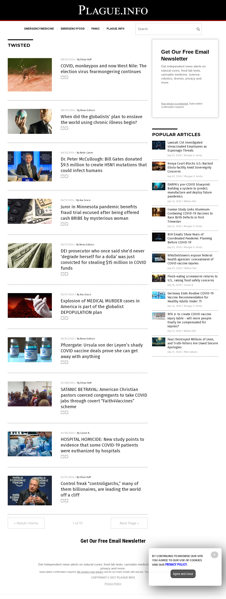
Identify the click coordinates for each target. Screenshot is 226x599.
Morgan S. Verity (193, 155)
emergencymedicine (39, 28)
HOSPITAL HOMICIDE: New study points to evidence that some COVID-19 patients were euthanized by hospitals (102, 445)
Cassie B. (189, 285)
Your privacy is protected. (174, 103)
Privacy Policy (113, 583)
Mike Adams (190, 352)
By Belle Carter (85, 152)
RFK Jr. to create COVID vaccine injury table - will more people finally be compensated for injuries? (189, 320)
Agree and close (183, 574)
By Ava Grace (83, 200)
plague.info (115, 28)
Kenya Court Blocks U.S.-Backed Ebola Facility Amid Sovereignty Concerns (190, 167)
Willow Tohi (190, 201)
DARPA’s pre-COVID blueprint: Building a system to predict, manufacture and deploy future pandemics (190, 191)
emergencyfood (73, 28)
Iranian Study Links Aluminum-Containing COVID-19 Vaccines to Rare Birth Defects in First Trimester (190, 216)
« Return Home (26, 523)
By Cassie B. (83, 433)
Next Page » (129, 523)
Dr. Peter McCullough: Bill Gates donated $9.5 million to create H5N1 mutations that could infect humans (104, 164)
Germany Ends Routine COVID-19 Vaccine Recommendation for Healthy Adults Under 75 (191, 297)
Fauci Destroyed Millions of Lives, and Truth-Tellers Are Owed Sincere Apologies (193, 343)
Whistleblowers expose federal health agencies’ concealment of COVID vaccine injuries (190, 259)
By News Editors (86, 110)
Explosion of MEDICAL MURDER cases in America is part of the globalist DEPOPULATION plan (100, 306)
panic (95, 28)
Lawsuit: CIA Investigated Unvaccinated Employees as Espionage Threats (187, 146)
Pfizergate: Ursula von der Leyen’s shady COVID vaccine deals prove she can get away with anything (102, 350)
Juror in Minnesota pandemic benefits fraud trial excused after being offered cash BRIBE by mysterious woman (100, 212)
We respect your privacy (90, 572)
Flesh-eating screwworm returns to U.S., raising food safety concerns (193, 278)
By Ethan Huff (84, 59)
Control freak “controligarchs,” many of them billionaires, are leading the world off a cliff (101, 489)
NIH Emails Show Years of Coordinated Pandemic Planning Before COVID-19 (190, 238)
